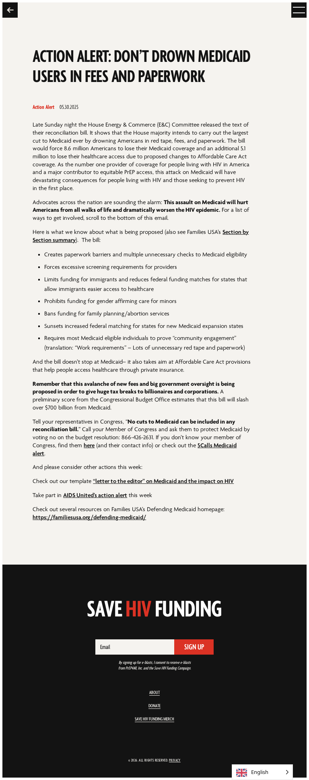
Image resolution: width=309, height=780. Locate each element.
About (154, 692)
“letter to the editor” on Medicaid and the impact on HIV (163, 481)
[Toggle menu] (299, 10)
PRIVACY (175, 760)
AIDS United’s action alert (95, 495)
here (89, 445)
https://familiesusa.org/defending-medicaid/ (89, 517)
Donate (154, 705)
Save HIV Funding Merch (154, 719)
